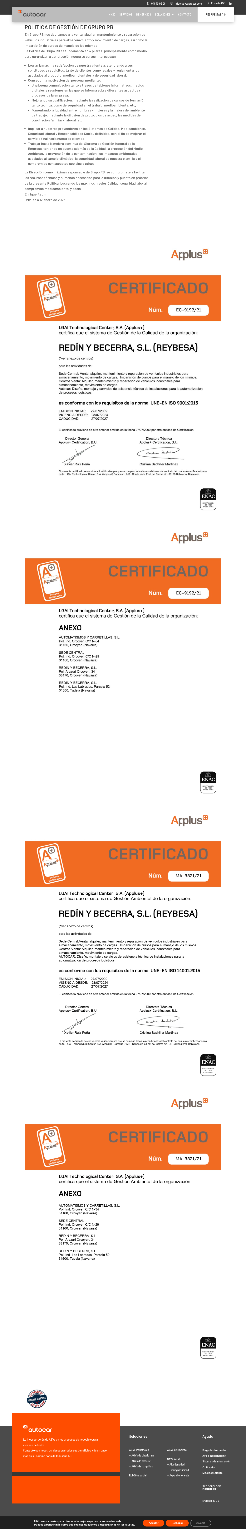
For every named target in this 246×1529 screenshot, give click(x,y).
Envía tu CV (217, 3)
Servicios (126, 14)
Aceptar (153, 1523)
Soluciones (162, 14)
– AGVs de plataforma (141, 1455)
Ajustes (200, 1523)
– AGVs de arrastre (140, 1461)
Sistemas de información (216, 1461)
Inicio (112, 14)
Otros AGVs (173, 1459)
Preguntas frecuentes (214, 1450)
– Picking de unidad (178, 1470)
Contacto (184, 14)
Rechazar (177, 1523)
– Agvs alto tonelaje (178, 1475)
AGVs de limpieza (177, 1450)
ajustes (129, 1525)
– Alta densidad (175, 1464)
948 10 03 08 (158, 3)
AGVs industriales (139, 1450)
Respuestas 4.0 (216, 14)
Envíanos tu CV (210, 1501)
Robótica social (137, 1475)
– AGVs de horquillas (141, 1466)
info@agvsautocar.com (188, 3)
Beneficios (143, 14)
